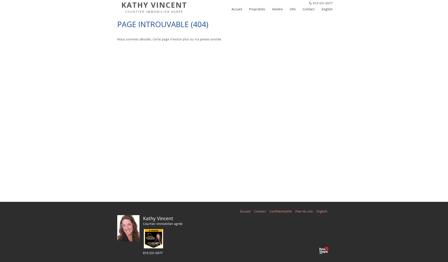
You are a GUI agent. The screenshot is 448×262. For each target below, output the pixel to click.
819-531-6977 (322, 3)
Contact (260, 211)
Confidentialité (281, 211)
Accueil (245, 211)
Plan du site (304, 211)
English (321, 211)
